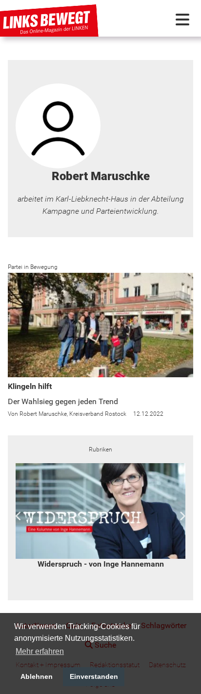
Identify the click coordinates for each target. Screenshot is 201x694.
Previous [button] (19, 516)
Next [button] (182, 516)
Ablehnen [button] (36, 676)
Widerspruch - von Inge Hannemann (101, 564)
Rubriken (100, 449)
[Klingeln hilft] (100, 325)
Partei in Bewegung (33, 267)
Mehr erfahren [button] (40, 651)
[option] (100, 516)
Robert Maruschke (43, 413)
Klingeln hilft (30, 386)
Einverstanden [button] (94, 676)
